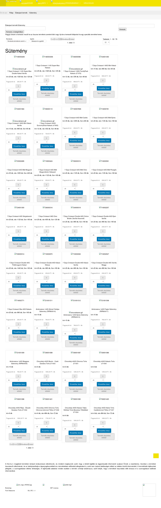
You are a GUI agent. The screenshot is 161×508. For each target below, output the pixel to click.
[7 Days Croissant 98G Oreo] (47, 207)
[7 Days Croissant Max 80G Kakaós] (19, 300)
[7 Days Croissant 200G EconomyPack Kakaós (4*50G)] (47, 108)
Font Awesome (10, 490)
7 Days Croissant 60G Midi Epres (103, 117)
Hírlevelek (89, 3)
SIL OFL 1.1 (31, 490)
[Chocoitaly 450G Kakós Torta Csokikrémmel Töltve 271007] (104, 399)
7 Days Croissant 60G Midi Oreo (76, 170)
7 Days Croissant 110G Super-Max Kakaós (47, 66)
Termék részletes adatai (19, 100)
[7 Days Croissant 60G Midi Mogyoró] (19, 161)
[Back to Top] (156, 455)
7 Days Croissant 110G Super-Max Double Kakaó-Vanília (19, 72)
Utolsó (72, 39)
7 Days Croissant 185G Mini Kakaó (104, 65)
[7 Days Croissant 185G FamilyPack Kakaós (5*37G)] (76, 56)
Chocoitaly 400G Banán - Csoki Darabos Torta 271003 (47, 362)
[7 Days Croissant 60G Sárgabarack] (19, 207)
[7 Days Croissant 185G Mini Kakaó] (104, 56)
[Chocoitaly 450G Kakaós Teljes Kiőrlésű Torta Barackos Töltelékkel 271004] (76, 399)
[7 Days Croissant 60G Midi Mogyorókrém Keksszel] (47, 161)
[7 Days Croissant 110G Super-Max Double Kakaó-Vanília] (19, 56)
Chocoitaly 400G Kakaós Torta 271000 (104, 362)
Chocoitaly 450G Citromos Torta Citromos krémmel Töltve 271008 (47, 409)
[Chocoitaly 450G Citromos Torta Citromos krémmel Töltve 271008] (47, 399)
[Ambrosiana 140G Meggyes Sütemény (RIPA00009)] (19, 352)
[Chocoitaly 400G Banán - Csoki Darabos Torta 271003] (47, 352)
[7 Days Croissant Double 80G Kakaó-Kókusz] (47, 254)
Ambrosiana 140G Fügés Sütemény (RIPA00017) (104, 310)
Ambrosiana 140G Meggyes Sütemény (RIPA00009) (19, 362)
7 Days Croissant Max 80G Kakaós (19, 309)
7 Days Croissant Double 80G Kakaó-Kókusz (48, 264)
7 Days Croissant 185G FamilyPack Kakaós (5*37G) (76, 72)
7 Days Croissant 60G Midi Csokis (76, 117)
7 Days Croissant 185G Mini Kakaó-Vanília (19, 124)
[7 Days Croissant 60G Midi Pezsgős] (104, 161)
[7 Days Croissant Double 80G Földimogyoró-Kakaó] (19, 254)
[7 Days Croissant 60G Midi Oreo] (76, 161)
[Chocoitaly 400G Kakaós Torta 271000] (104, 352)
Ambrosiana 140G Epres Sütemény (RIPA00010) (76, 316)
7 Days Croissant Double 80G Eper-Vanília (104, 217)
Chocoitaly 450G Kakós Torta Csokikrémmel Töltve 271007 (104, 409)
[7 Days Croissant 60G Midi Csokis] (75, 108)
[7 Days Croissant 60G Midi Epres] (104, 108)
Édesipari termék (21, 13)
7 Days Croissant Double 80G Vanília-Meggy (104, 264)
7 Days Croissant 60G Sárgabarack (19, 216)
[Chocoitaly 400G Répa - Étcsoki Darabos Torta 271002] (19, 399)
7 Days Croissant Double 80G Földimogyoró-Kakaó (19, 264)
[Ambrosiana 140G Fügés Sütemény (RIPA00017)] (104, 300)
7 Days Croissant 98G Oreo (47, 216)
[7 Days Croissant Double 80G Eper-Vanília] (104, 207)
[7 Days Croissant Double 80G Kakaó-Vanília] (76, 254)
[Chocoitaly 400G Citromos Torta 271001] (76, 352)
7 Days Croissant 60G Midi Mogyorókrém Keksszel (47, 171)
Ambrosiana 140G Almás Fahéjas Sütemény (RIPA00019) (47, 310)
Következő (65, 39)
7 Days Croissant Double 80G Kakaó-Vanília (76, 264)
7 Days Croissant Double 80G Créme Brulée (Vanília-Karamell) (76, 217)
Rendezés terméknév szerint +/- (17, 41)
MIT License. (54, 488)
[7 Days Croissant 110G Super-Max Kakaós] (47, 56)
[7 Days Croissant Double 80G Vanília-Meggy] (104, 254)
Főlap (11, 13)
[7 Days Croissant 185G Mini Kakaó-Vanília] (19, 108)
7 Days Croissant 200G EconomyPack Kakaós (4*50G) (47, 124)
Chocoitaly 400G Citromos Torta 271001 (76, 362)
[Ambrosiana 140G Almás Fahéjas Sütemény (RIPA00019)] (47, 300)
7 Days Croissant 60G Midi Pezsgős (104, 170)
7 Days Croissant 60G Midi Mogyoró (19, 170)
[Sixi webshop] (10, 1)
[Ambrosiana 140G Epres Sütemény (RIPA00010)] (76, 300)
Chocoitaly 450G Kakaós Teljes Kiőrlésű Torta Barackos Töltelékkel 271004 (76, 410)
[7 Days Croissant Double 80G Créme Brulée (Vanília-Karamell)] (76, 207)
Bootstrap (8, 488)
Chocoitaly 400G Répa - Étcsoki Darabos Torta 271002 (19, 409)
